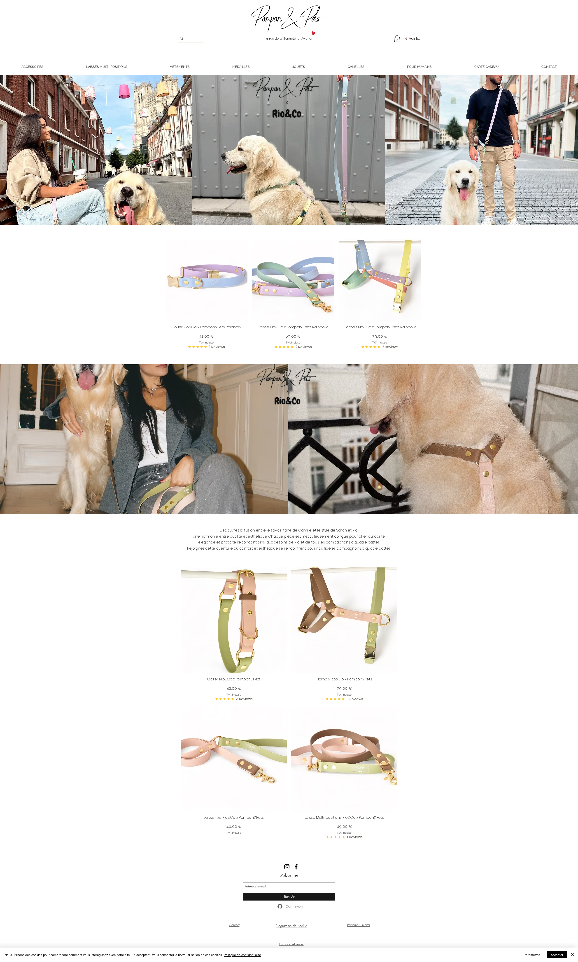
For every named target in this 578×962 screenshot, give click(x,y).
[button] (397, 38)
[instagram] (286, 866)
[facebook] (296, 866)
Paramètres (532, 955)
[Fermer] (572, 954)
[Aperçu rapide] (206, 280)
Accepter (557, 955)
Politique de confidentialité (242, 955)
